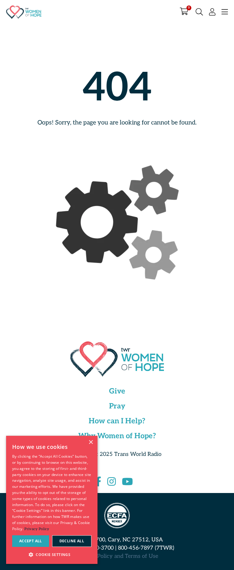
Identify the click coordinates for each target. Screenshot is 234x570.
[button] (51, 554)
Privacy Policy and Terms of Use (117, 556)
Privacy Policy (36, 529)
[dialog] (52, 500)
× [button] (90, 442)
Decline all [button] (71, 541)
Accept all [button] (30, 541)
